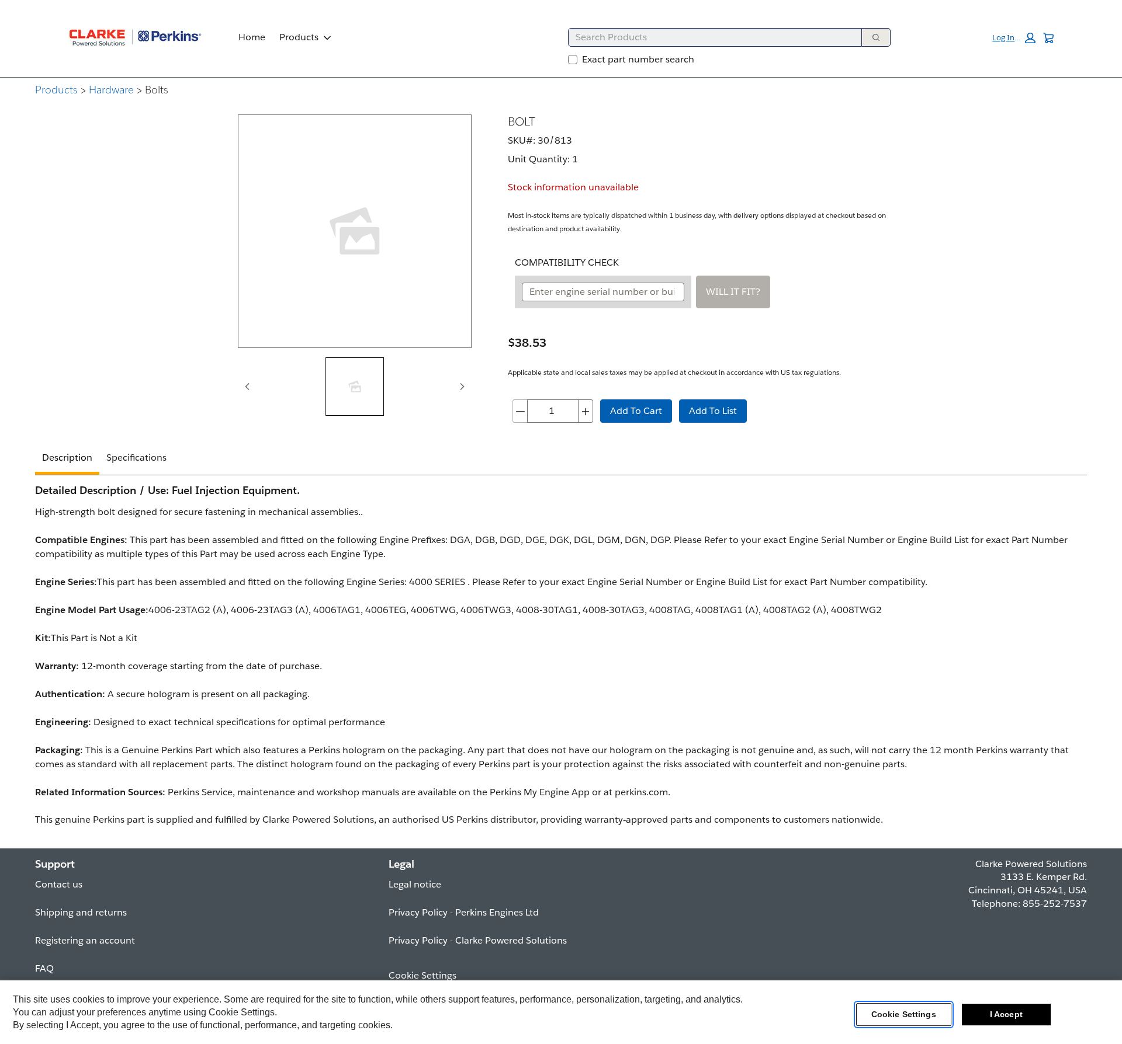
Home (251, 37)
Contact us (58, 884)
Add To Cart (636, 411)
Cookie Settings (903, 1014)
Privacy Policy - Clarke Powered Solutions (478, 940)
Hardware (111, 89)
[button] (1014, 38)
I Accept (1006, 1014)
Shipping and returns (81, 912)
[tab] (354, 386)
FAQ (44, 968)
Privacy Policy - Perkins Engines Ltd (464, 912)
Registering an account (85, 940)
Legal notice (415, 884)
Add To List (713, 411)
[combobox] (710, 37)
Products (298, 37)
